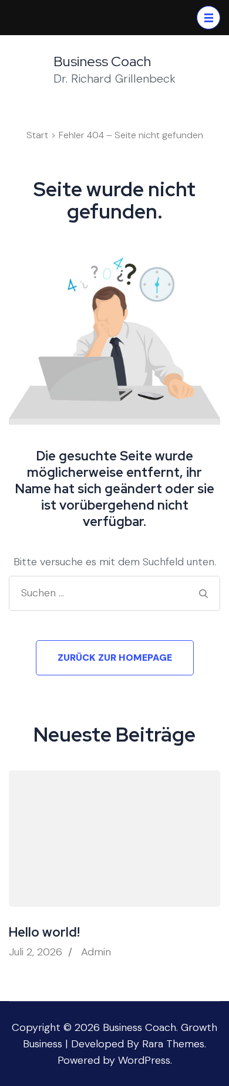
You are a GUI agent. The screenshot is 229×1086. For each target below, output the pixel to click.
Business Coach (102, 61)
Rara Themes (173, 1044)
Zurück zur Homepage (115, 657)
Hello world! (44, 932)
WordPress (144, 1060)
